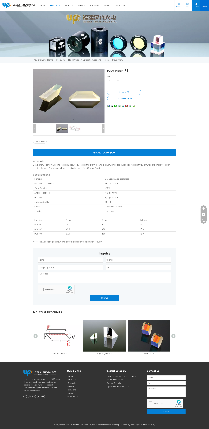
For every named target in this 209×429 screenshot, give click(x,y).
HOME (43, 5)
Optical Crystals (114, 383)
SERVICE (81, 5)
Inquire (122, 92)
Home (70, 376)
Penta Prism (149, 353)
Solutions (72, 390)
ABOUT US (69, 5)
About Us (72, 379)
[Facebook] (25, 396)
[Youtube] (38, 396)
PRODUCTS (55, 5)
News (70, 393)
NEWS (106, 5)
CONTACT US (119, 5)
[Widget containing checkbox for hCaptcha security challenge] (56, 289)
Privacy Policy (149, 425)
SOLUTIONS (94, 5)
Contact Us (73, 396)
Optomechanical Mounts (118, 386)
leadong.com (136, 425)
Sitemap (115, 425)
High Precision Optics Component (121, 376)
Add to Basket (122, 98)
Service (71, 386)
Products (72, 383)
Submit (104, 298)
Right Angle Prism (104, 353)
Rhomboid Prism (60, 353)
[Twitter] (34, 396)
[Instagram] (43, 396)
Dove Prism (40, 141)
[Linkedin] (29, 396)
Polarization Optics (115, 379)
